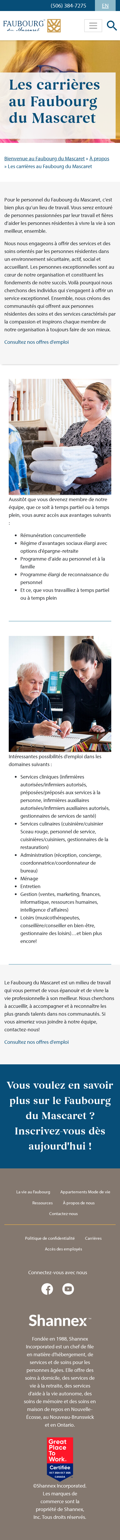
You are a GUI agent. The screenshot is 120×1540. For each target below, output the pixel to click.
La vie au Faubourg (33, 1191)
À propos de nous (79, 1203)
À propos (99, 158)
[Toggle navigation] (93, 25)
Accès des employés (63, 1249)
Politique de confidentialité (50, 1238)
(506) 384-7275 (68, 5)
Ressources (42, 1203)
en (105, 5)
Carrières (93, 1238)
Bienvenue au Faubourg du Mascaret (44, 158)
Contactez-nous (63, 1213)
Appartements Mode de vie (85, 1191)
